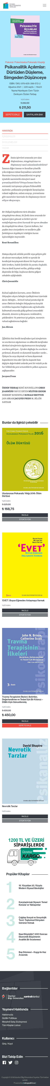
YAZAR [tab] (5, 148)
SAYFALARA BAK (34, 114)
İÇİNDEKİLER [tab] (8, 136)
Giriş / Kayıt (7, 1043)
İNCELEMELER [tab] (9, 142)
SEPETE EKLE (13, 114)
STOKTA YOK (25, 519)
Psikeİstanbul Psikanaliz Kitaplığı (30, 62)
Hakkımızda (7, 1014)
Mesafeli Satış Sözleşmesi (14, 1021)
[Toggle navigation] (44, 5)
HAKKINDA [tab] (7, 130)
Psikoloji (9, 62)
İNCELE (25, 515)
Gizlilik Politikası (9, 1018)
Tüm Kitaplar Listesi (11, 1025)
